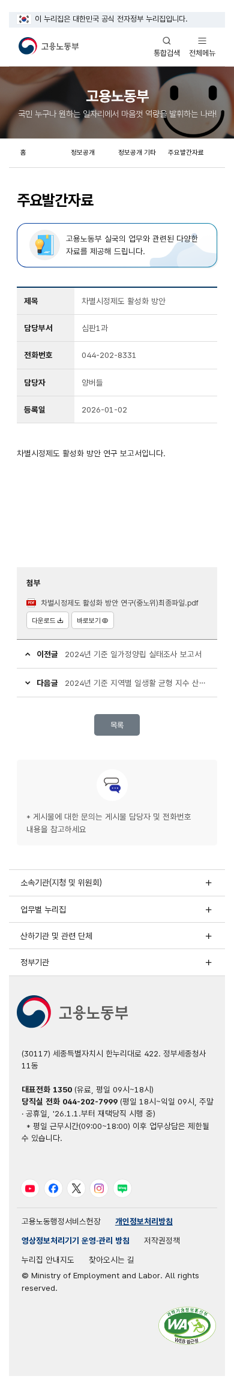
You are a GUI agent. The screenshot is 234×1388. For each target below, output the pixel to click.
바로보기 (89, 620)
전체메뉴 (202, 46)
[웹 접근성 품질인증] (187, 1325)
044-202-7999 (90, 1101)
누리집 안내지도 (48, 1259)
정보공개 (83, 152)
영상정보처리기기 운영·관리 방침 (76, 1240)
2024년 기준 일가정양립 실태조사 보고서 (133, 654)
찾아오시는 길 (111, 1259)
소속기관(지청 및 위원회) (61, 882)
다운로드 (44, 620)
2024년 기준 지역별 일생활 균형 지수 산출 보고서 (137, 683)
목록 (117, 725)
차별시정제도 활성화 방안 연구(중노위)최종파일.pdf (120, 602)
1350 (62, 1089)
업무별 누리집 (43, 909)
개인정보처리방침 (144, 1221)
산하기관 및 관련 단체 (56, 936)
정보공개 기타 (137, 152)
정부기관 (34, 962)
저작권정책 (162, 1240)
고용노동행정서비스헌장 (61, 1221)
